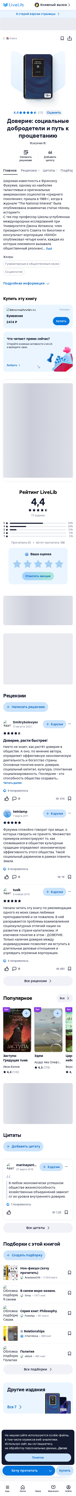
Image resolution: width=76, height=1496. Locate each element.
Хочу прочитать (24, 1470)
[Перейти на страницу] (38, 845)
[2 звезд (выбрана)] (24, 112)
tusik (16, 890)
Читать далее (12, 783)
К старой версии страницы (36, 14)
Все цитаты (35, 1228)
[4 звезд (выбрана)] (31, 112)
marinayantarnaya (27, 1165)
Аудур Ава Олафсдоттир (51, 1062)
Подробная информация (24, 283)
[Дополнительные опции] (50, 1471)
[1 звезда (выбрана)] (20, 112)
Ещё (49, 248)
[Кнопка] (26, 1013)
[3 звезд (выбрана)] (28, 112)
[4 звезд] (48, 564)
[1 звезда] (17, 564)
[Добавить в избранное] (62, 38)
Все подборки (35, 1369)
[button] (38, 76)
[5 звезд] (35, 112)
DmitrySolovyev (25, 722)
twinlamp (20, 811)
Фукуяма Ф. (38, 143)
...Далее (61, 1448)
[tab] (10, 171)
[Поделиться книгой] (69, 38)
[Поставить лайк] (6, 799)
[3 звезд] (38, 564)
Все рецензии (35, 981)
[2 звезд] (27, 564)
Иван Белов (11, 1067)
